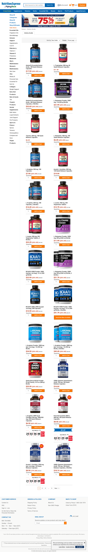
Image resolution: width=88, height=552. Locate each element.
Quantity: (29, 73)
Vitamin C (12, 51)
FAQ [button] (3, 505)
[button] (63, 5)
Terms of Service (48, 538)
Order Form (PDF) (71, 505)
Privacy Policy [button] (32, 508)
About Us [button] (51, 502)
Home (24, 29)
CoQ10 (12, 46)
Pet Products (69, 11)
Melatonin (13, 58)
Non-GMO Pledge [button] (53, 505)
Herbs (35, 11)
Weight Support (14, 89)
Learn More (62, 547)
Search (49, 5)
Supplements (18, 11)
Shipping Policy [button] (32, 502)
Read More (44, 545)
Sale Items (13, 28)
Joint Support (14, 117)
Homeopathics (14, 133)
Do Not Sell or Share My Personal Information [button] (9, 512)
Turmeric (12, 130)
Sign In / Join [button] (6, 508)
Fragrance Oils (14, 33)
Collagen (12, 87)
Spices (12, 128)
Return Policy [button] (31, 505)
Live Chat (75, 516)
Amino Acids (31, 29)
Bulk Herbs (13, 112)
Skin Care (12, 71)
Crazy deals (7, 11)
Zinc (11, 74)
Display (68, 40)
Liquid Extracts (81, 11)
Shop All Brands (15, 25)
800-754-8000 (6, 521)
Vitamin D (13, 53)
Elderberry (13, 48)
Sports (60, 11)
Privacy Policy (39, 538)
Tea (11, 99)
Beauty (53, 11)
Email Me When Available (63, 317)
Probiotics (13, 56)
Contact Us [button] (5, 502)
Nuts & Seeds (14, 97)
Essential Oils (43, 11)
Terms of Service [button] (33, 511)
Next (56, 488)
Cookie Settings (70, 547)
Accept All (79, 547)
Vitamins (27, 11)
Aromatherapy (14, 35)
